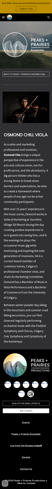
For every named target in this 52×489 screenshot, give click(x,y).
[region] (26, 6)
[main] (26, 135)
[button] (3, 17)
